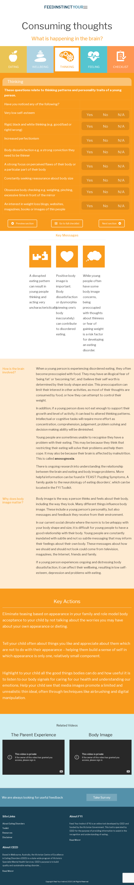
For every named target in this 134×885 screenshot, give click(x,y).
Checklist (120, 59)
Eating (13, 59)
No (105, 114)
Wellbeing (40, 59)
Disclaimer (7, 837)
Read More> (75, 840)
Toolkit (5, 828)
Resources (7, 833)
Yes (89, 114)
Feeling (93, 59)
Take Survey (101, 797)
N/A (121, 114)
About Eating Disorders (13, 823)
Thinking (67, 59)
